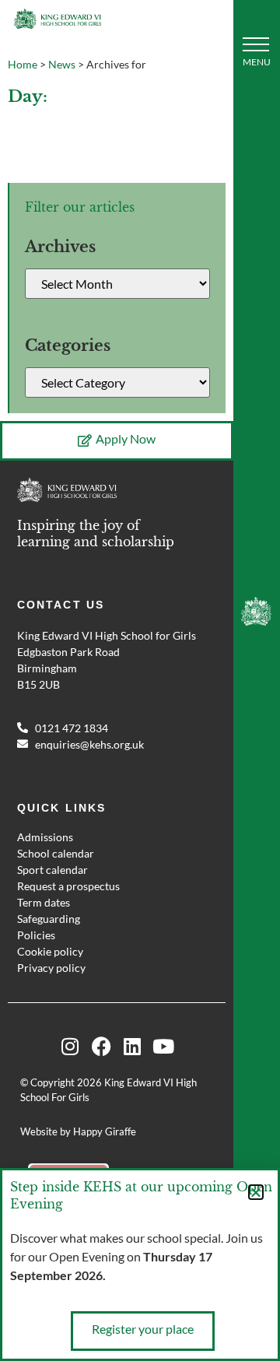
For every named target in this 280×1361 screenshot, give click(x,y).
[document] (140, 680)
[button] (256, 1192)
